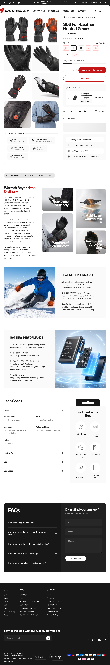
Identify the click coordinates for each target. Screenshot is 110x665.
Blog (21, 598)
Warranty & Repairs (54, 608)
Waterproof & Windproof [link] (60, 244)
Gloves (6, 595)
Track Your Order (53, 602)
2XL (66, 55)
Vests (6, 602)
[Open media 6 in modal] (45, 86)
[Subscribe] (48, 638)
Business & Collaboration (29, 602)
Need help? (102, 111)
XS (66, 48)
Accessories (8, 615)
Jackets (7, 598)
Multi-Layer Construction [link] (93, 219)
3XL (75, 55)
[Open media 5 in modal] (17, 86)
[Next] (75, 2)
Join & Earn (24, 605)
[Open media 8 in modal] (45, 114)
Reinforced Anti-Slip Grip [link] (94, 244)
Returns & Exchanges (55, 605)
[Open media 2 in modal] (45, 29)
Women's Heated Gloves (86, 17)
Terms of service (27, 658)
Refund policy (8, 658)
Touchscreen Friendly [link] (60, 203)
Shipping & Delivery (54, 612)
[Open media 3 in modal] (17, 58)
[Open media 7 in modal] (17, 114)
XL (96, 48)
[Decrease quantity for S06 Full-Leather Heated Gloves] (65, 70)
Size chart (102, 43)
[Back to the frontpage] (64, 17)
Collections (71, 17)
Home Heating (9, 612)
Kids (5, 608)
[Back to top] (6, 175)
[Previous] (34, 2)
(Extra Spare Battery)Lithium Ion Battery (86, 95)
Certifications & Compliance (31, 615)
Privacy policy (17, 658)
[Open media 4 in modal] (45, 58)
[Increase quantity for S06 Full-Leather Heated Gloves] (74, 70)
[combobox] (86, 2)
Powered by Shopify (15, 655)
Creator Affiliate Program (29, 608)
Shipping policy (8, 661)
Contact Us (51, 598)
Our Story (24, 595)
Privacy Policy (52, 615)
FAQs (49, 595)
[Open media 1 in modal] (17, 29)
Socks (6, 605)
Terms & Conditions (27, 612)
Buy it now (85, 78)
